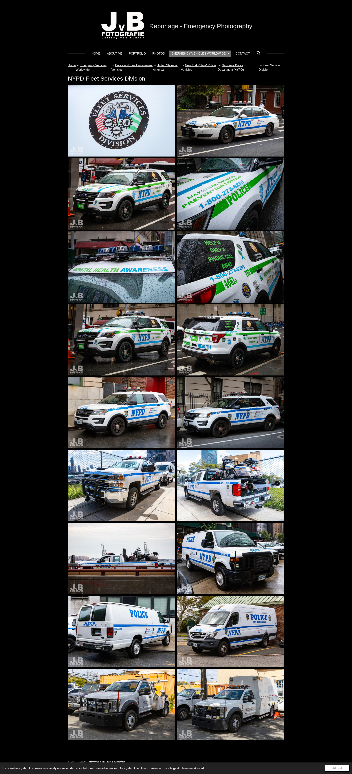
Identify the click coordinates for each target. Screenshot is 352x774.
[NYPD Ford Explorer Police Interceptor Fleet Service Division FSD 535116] (230, 412)
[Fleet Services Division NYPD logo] (121, 121)
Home (72, 65)
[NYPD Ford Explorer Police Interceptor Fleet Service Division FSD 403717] (121, 412)
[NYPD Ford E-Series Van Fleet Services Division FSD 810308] (230, 558)
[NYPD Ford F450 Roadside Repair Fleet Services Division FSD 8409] (230, 704)
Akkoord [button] (337, 768)
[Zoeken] (258, 53)
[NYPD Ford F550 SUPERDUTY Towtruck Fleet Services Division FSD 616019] (121, 704)
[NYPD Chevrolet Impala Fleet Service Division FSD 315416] (230, 121)
